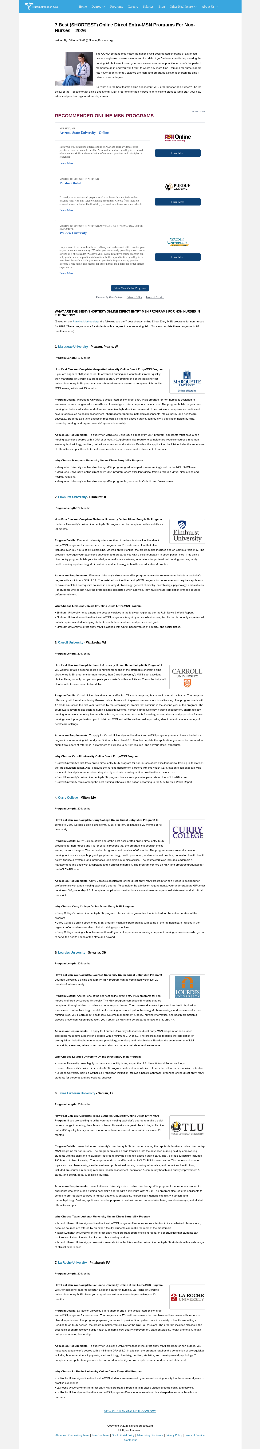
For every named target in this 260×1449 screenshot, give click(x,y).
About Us (208, 6)
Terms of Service (194, 1435)
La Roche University (72, 1262)
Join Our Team (100, 1435)
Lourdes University (71, 952)
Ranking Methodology (86, 321)
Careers (133, 6)
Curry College (68, 797)
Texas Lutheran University (76, 1093)
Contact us (130, 1439)
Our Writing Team (78, 1435)
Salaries (148, 6)
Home (83, 6)
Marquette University (73, 346)
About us (60, 1435)
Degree (97, 6)
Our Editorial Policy (123, 1435)
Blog (162, 6)
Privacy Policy (174, 1435)
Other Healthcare (182, 6)
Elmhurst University (72, 497)
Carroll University (70, 642)
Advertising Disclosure (150, 1435)
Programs (116, 6)
